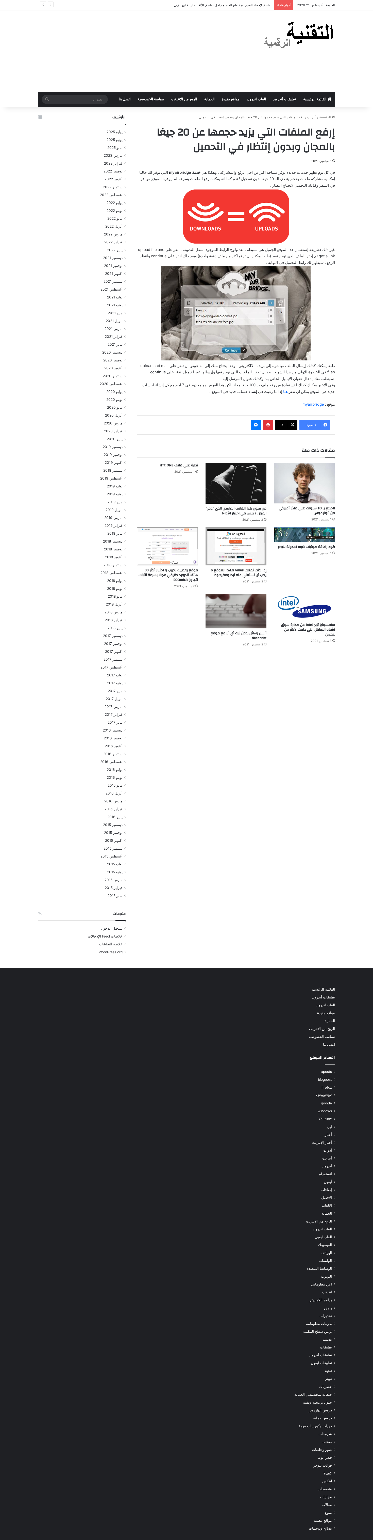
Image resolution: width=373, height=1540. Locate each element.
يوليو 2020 (114, 392)
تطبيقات (326, 1347)
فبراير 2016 (114, 809)
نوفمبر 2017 (113, 644)
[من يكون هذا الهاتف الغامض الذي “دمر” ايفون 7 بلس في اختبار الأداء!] (236, 483)
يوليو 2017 (115, 675)
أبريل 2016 (114, 793)
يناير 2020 (115, 439)
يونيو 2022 (115, 211)
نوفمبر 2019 (113, 455)
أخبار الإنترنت (322, 1142)
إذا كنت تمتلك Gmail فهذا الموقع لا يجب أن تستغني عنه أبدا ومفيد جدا (238, 572)
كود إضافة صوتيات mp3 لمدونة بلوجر (306, 547)
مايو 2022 (115, 218)
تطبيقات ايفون (321, 1363)
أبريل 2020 (114, 415)
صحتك (327, 1442)
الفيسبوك (325, 1245)
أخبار (328, 1135)
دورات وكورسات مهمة (315, 1426)
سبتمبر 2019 (113, 470)
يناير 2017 (115, 722)
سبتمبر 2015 (113, 848)
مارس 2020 (113, 423)
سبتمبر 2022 (113, 187)
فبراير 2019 (114, 525)
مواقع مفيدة (231, 99)
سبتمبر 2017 (113, 659)
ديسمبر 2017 (113, 636)
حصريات (325, 1387)
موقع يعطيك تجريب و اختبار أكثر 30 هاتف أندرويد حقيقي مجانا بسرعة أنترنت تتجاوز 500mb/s (168, 575)
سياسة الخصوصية (151, 99)
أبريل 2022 (114, 226)
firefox (326, 1087)
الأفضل (326, 1198)
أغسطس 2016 (111, 762)
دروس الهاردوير (320, 1410)
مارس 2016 (113, 801)
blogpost (325, 1079)
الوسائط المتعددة (319, 1268)
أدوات (327, 1150)
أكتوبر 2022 (114, 179)
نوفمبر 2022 (113, 171)
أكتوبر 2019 (114, 463)
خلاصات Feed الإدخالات (105, 936)
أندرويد (327, 1166)
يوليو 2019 (115, 486)
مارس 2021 (114, 329)
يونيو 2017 (115, 683)
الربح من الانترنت (184, 99)
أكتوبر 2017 (114, 651)
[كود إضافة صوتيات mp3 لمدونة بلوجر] (304, 534)
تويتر (328, 1379)
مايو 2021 (115, 313)
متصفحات (324, 1489)
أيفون (328, 1182)
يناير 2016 (115, 817)
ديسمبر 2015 (113, 825)
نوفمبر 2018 (113, 549)
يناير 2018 (115, 628)
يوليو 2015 (115, 864)
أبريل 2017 (114, 699)
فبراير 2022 (113, 242)
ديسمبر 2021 (113, 258)
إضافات (326, 1190)
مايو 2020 (115, 407)
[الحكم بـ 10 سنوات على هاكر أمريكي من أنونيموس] (304, 483)
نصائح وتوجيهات (320, 1528)
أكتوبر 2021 (114, 274)
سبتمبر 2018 (113, 565)
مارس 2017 (114, 707)
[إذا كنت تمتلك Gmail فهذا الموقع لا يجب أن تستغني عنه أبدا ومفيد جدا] (236, 546)
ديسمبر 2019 (113, 447)
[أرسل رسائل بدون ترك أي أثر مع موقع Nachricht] (236, 611)
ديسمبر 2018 (113, 541)
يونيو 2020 (114, 400)
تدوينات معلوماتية (319, 1324)
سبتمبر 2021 (113, 281)
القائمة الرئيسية (315, 99)
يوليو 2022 (115, 203)
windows (325, 1111)
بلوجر (328, 1308)
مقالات (327, 1505)
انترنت (327, 1292)
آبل (329, 1127)
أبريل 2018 (114, 604)
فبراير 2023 (113, 163)
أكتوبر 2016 (114, 746)
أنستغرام (325, 1174)
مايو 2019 (115, 502)
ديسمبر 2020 (112, 352)
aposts (326, 1072)
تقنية (328, 1371)
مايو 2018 (115, 596)
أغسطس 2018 (111, 573)
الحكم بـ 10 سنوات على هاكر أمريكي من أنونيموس (307, 510)
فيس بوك (325, 1457)
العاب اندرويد (256, 99)
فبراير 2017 (114, 714)
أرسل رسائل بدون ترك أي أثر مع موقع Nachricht (238, 635)
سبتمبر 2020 (113, 376)
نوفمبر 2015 (113, 833)
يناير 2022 (115, 250)
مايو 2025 (115, 148)
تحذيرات (325, 1316)
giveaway (324, 1095)
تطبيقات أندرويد (284, 99)
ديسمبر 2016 (113, 730)
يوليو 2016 (115, 770)
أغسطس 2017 (111, 667)
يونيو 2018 (115, 588)
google (326, 1103)
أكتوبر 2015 (114, 840)
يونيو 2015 (115, 872)
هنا (285, 391)
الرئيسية (325, 117)
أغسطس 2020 (111, 384)
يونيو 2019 (115, 494)
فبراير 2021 (114, 337)
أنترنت (311, 117)
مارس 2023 (113, 155)
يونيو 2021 (115, 305)
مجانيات (326, 1497)
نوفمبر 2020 (113, 360)
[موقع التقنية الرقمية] (299, 36)
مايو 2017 (115, 691)
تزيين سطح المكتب (317, 1331)
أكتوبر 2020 (113, 368)
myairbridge (313, 404)
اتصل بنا (125, 99)
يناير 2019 (115, 533)
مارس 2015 (114, 880)
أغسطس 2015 (111, 856)
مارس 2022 (113, 234)
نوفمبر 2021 (113, 266)
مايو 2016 (115, 785)
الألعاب (327, 1205)
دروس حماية (322, 1418)
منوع (328, 1513)
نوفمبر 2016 (113, 738)
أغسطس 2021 (111, 289)
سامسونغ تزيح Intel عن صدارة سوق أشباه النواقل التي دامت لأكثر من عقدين (308, 630)
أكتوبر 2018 (114, 557)
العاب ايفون (323, 1237)
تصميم (327, 1339)
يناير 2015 (115, 896)
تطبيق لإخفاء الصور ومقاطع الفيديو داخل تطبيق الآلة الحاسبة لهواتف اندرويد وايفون (213, 5)
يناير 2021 (115, 344)
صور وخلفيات (322, 1450)
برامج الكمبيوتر (321, 1300)
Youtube (325, 1119)
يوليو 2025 (115, 132)
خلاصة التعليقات (111, 944)
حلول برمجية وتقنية (317, 1402)
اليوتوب (326, 1276)
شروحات (325, 1434)
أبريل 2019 (114, 510)
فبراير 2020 (113, 431)
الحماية (209, 99)
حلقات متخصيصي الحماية (313, 1394)
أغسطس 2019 (111, 478)
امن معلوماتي (321, 1284)
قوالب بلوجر (322, 1465)
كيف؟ (328, 1473)
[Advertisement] (135, 51)
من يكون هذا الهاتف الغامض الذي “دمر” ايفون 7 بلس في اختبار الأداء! (236, 511)
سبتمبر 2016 (113, 754)
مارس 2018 (114, 612)
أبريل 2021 (114, 321)
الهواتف (326, 1253)
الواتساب (325, 1261)
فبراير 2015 (114, 888)
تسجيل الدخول (112, 928)
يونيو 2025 (115, 140)
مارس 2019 (113, 518)
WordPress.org (111, 952)
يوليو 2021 (115, 297)
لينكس (327, 1481)
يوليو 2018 (115, 581)
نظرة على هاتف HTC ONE (179, 465)
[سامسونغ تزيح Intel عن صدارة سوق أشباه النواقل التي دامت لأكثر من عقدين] (304, 607)
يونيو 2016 (115, 777)
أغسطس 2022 (111, 195)
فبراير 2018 (114, 620)
